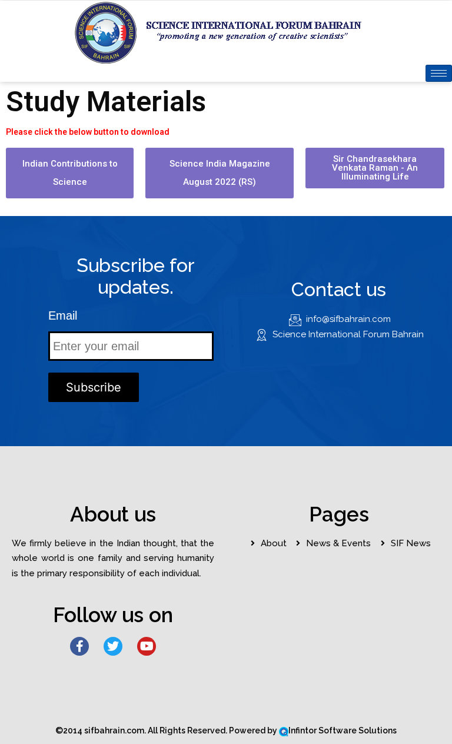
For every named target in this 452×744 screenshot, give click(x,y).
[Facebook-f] (79, 646)
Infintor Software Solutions (342, 730)
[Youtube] (146, 646)
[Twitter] (113, 646)
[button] (70, 173)
